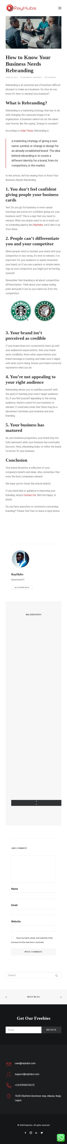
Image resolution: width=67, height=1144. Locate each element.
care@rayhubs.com (25, 1063)
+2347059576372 (25, 1085)
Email (14, 905)
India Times (26, 130)
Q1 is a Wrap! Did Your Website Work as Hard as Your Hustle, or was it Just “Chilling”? (34, 660)
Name (14, 888)
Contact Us (30, 495)
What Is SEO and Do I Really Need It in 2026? (33, 720)
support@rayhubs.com (27, 1074)
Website (16, 921)
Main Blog (33, 997)
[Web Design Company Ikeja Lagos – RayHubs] (21, 8)
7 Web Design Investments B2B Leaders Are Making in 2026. (33, 777)
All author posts (22, 587)
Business (37, 77)
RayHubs (52, 77)
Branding (27, 77)
